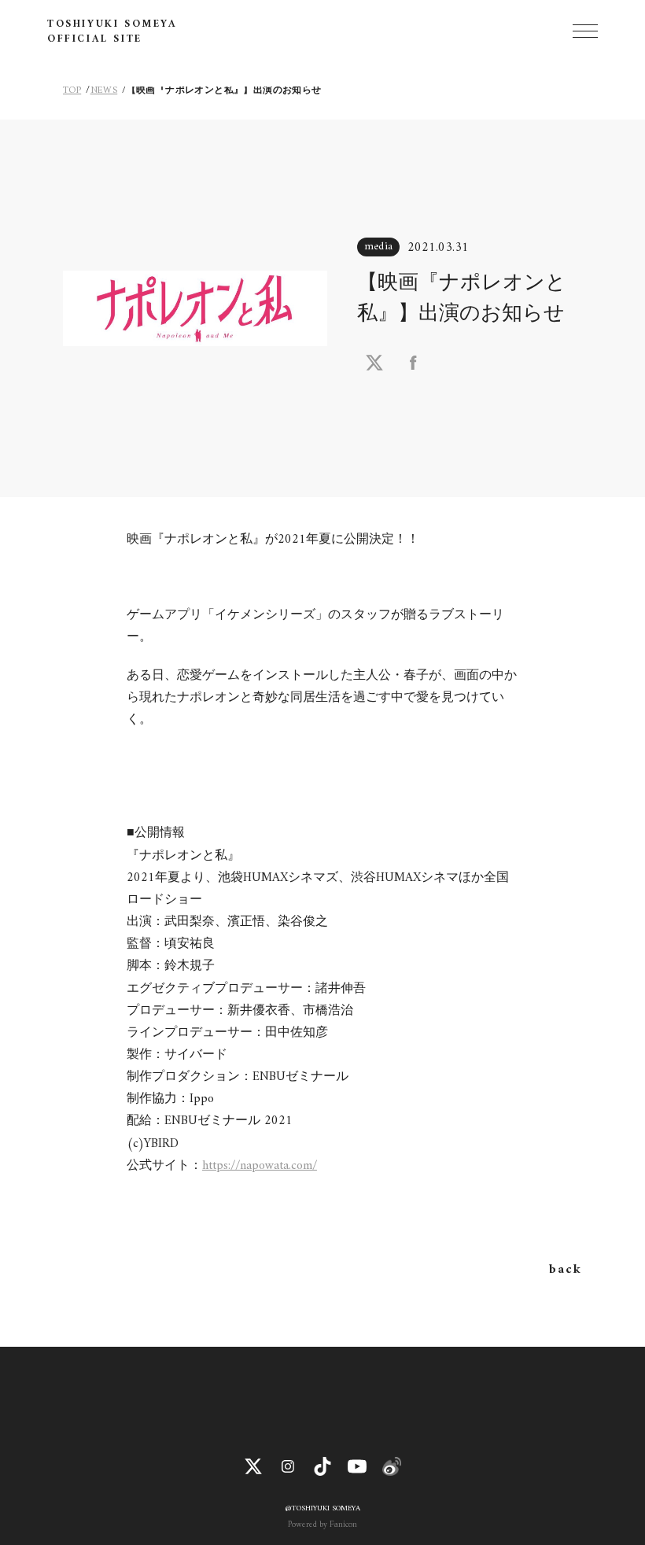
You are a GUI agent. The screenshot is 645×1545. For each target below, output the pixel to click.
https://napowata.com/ (259, 1166)
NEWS (104, 91)
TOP (72, 91)
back (565, 1270)
